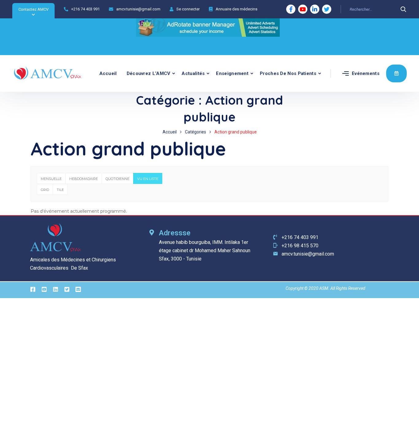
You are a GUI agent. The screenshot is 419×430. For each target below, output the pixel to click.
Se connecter (188, 9)
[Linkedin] (314, 9)
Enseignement (232, 73)
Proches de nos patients (288, 73)
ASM (323, 288)
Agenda (396, 73)
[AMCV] (47, 73)
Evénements (365, 73)
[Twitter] (326, 9)
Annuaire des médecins (236, 9)
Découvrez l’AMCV (149, 73)
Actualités (193, 73)
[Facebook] (290, 9)
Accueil (108, 73)
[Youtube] (302, 9)
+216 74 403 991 (85, 9)
